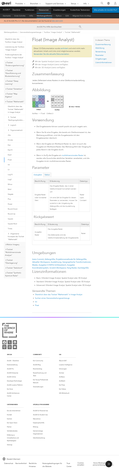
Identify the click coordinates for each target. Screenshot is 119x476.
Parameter (99, 55)
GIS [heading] (60, 354)
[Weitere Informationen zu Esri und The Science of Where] (9, 330)
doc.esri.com (57, 21)
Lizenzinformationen (103, 62)
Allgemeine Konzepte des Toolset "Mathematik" (16, 237)
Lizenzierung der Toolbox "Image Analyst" (14, 48)
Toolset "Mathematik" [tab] (15, 102)
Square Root (12, 224)
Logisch (13, 125)
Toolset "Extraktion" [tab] (15, 89)
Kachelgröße (83, 268)
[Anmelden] (115, 3)
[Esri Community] (4, 347)
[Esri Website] (6, 3)
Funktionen (29, 10)
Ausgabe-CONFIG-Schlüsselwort (52, 265)
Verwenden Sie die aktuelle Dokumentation (51, 54)
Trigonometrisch (16, 130)
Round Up (11, 214)
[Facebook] (4, 342)
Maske (35, 265)
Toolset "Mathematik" (73, 32)
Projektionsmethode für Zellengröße (71, 259)
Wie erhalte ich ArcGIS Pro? (105, 10)
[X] (10, 342)
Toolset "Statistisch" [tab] (15, 268)
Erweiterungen (59, 10)
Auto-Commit (38, 259)
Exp (9, 145)
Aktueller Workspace (41, 262)
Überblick (16, 10)
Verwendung (100, 52)
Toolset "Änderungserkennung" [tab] (14, 64)
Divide (10, 140)
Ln (9, 170)
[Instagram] (10, 347)
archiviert (64, 48)
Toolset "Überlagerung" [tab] (11, 261)
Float (10, 160)
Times (10, 229)
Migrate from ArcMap (82, 16)
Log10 (10, 175)
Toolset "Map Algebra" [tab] (11, 95)
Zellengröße (50, 259)
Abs (9, 135)
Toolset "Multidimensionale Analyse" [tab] (13, 252)
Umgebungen (101, 59)
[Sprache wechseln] (108, 3)
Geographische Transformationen (76, 262)
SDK (67, 16)
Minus (10, 184)
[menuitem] (15, 361)
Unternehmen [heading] (12, 404)
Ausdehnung (56, 262)
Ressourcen (44, 10)
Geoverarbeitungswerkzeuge (30, 32)
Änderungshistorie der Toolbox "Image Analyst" (14, 56)
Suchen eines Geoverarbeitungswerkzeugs (52, 298)
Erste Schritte (19, 16)
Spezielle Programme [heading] (41, 404)
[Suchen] (102, 3)
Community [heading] (37, 354)
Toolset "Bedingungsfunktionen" (17, 118)
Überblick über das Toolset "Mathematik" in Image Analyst (16, 109)
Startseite (7, 16)
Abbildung (99, 48)
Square (10, 219)
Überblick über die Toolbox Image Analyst (13, 40)
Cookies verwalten (80, 464)
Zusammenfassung (103, 44)
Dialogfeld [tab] (38, 175)
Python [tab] (47, 175)
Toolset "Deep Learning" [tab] (11, 82)
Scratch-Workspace (58, 268)
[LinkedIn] (15, 342)
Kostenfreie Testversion (80, 10)
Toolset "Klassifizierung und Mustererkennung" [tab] (13, 73)
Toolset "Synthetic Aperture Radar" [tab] (13, 274)
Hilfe (31, 16)
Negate (10, 194)
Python (59, 16)
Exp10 (10, 150)
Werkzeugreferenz (44, 16)
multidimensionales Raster (72, 155)
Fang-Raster (72, 268)
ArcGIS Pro (7, 10)
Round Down (13, 209)
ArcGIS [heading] (9, 354)
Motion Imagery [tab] (13, 244)
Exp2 (10, 155)
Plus (9, 199)
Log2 (10, 179)
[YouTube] (15, 347)
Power (10, 204)
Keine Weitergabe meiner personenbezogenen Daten (103, 464)
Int (9, 165)
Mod (9, 189)
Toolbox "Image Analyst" (53, 32)
